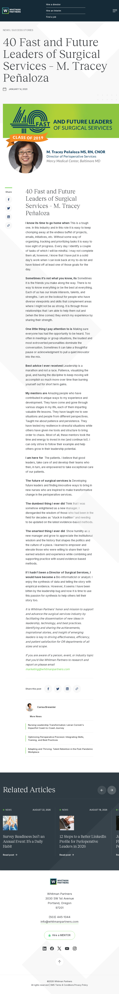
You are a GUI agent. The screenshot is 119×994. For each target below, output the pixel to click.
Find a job (51, 17)
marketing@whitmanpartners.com (48, 669)
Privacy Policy (81, 985)
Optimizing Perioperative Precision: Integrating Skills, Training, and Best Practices (56, 738)
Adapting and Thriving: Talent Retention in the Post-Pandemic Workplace (60, 750)
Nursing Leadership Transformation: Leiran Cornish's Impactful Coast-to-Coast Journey (56, 726)
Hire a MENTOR (61, 935)
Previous (102, 790)
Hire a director (53, 4)
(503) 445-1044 (59, 917)
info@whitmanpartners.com (60, 921)
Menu (113, 10)
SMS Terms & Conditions (62, 985)
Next (111, 790)
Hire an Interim (53, 10)
